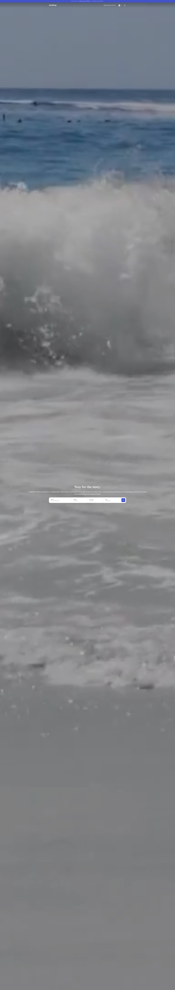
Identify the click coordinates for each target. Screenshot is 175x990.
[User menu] (120, 5)
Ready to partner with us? (110, 5)
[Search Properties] (123, 500)
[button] (124, 5)
